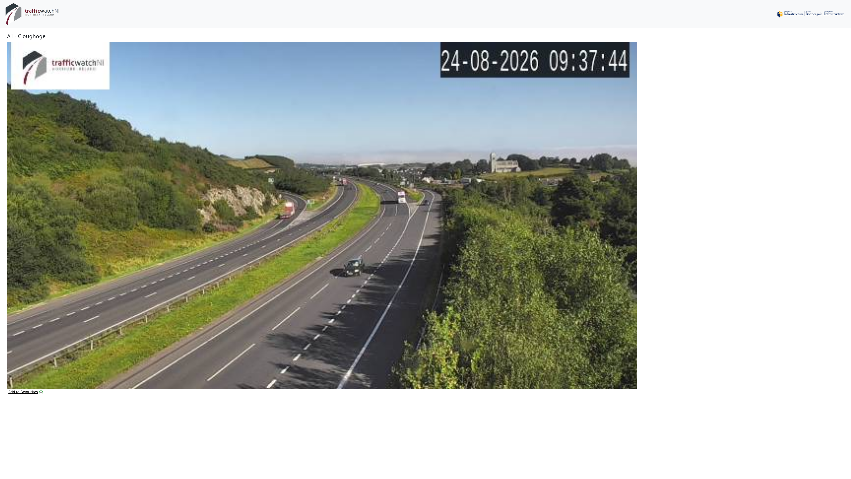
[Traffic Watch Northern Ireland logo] (36, 14)
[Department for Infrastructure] (810, 14)
